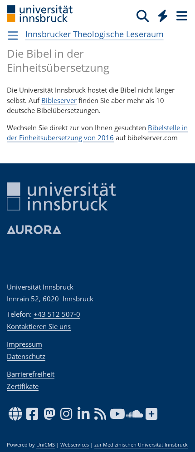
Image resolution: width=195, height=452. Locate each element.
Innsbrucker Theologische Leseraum (94, 34)
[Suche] (142, 15)
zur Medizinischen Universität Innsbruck (141, 445)
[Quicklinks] (163, 15)
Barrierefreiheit (30, 373)
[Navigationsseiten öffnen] (13, 35)
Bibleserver (59, 100)
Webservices (74, 445)
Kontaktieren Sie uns (39, 326)
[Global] (160, 14)
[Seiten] (181, 15)
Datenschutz (26, 356)
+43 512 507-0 (57, 314)
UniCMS (45, 445)
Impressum (24, 344)
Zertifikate (23, 386)
